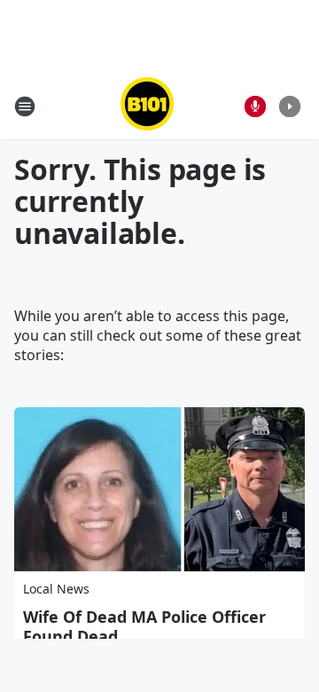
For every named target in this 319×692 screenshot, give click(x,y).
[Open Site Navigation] (24, 106)
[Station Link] (147, 106)
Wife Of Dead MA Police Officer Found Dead (144, 626)
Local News (56, 588)
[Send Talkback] (255, 106)
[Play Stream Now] (289, 106)
